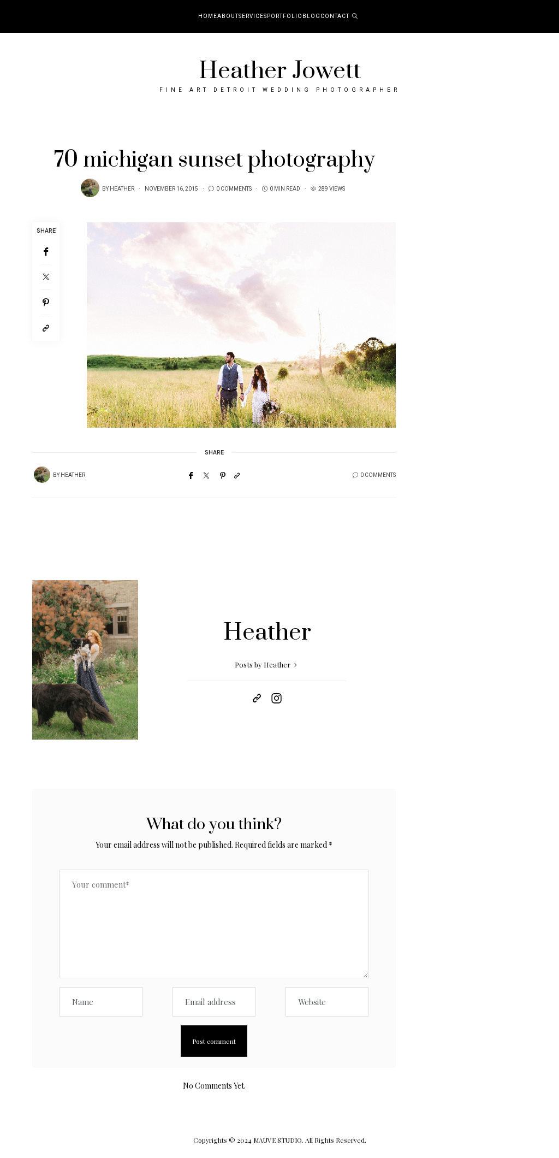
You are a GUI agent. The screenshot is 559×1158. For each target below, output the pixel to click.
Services (253, 16)
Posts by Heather (263, 664)
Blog (311, 16)
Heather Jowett (280, 71)
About (228, 16)
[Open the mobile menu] (536, 16)
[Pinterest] (46, 302)
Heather (122, 189)
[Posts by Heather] (90, 188)
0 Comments (234, 189)
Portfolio (284, 16)
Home (207, 16)
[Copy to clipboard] (46, 328)
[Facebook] (46, 251)
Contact (334, 16)
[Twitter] (46, 277)
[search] (355, 16)
